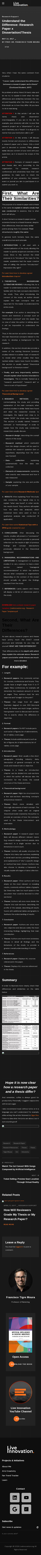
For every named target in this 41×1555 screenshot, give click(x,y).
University (25, 1152)
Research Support (10, 17)
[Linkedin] (15, 1497)
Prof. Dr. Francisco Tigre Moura (22, 42)
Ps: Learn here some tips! (20, 492)
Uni (17, 1152)
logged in (19, 1247)
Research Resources (10, 1148)
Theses (24, 1148)
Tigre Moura (7, 1152)
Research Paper (19, 1143)
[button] (38, 3)
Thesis (32, 1148)
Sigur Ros (35, 1115)
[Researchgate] (26, 1509)
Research (6, 1143)
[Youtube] (26, 1497)
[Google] (15, 1509)
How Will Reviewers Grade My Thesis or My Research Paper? (19, 1214)
